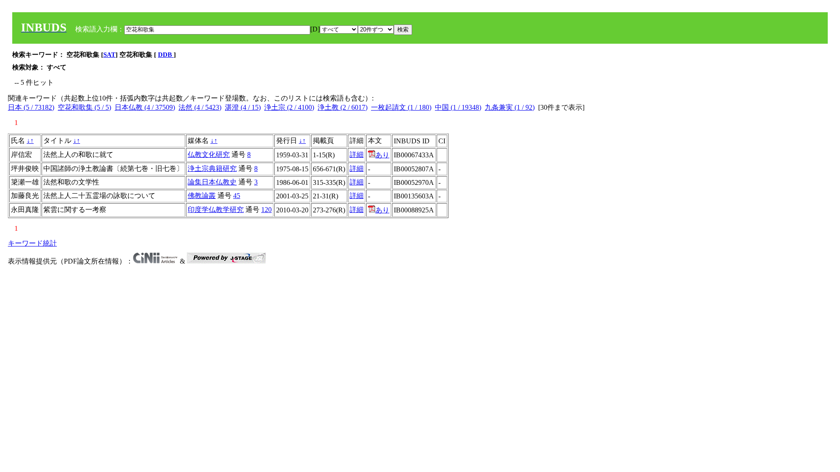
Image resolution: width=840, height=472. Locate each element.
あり (382, 155)
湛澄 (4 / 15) (243, 107)
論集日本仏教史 (212, 182)
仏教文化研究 (209, 154)
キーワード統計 (32, 243)
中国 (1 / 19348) (458, 107)
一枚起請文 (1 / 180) (401, 107)
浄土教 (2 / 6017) (343, 107)
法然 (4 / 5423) (199, 107)
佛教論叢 (202, 195)
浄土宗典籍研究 (212, 168)
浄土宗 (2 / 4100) (289, 107)
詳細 (357, 154)
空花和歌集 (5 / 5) (84, 107)
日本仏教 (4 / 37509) (145, 107)
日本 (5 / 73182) (31, 107)
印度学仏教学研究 (216, 209)
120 (266, 209)
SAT (109, 54)
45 (236, 195)
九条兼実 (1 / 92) (510, 107)
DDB (166, 54)
